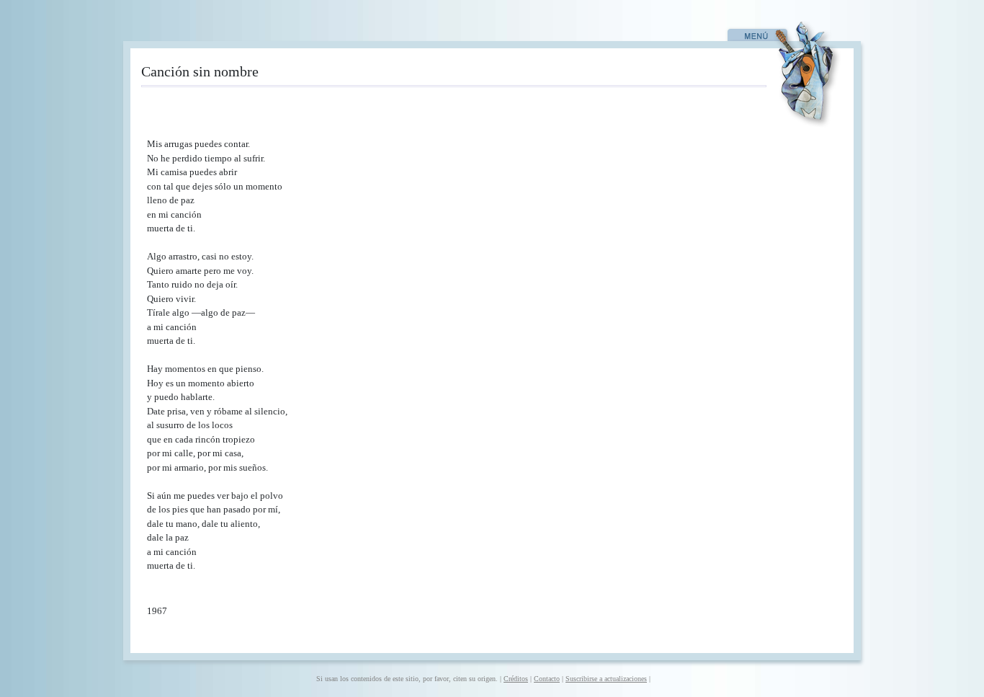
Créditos (516, 679)
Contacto (547, 679)
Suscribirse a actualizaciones (606, 679)
